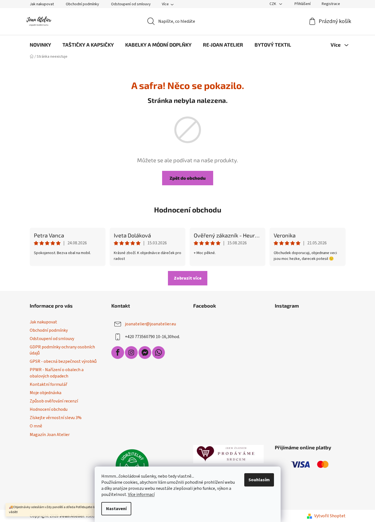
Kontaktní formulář (48, 384)
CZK (273, 4)
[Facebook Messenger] (145, 352)
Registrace (331, 4)
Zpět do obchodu (188, 178)
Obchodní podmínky (82, 4)
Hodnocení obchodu (187, 209)
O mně (36, 426)
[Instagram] (131, 352)
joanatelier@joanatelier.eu (150, 324)
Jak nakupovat (42, 4)
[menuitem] (40, 44)
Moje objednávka (45, 393)
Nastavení (116, 509)
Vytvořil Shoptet (330, 516)
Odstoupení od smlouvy (131, 4)
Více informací (141, 494)
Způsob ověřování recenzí (54, 401)
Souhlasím (259, 480)
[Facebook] (117, 352)
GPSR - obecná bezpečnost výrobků (63, 361)
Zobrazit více (188, 278)
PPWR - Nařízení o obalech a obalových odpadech (57, 373)
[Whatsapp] (158, 352)
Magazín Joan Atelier (50, 435)
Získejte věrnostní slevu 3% (56, 418)
